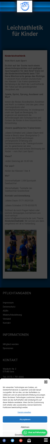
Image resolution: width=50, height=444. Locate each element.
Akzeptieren (25, 419)
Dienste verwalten (24, 412)
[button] (45, 382)
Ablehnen (25, 427)
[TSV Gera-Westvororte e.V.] (24, 11)
